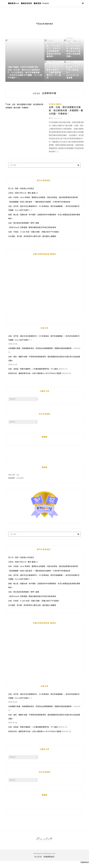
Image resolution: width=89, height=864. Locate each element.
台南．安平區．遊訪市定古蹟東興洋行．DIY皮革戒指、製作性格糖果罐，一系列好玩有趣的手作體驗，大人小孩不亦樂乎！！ (44, 208)
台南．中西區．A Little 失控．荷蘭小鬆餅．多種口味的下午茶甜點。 (34, 232)
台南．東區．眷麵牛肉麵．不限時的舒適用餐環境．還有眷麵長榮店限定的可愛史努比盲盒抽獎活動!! (44, 358)
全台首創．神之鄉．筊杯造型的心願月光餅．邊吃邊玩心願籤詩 (32, 236)
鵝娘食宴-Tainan (41, 3)
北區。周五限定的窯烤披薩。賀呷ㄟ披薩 (23, 223)
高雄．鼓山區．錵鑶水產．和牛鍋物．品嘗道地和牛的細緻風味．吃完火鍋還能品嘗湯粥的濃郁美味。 (44, 216)
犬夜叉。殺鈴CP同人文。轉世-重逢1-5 (23, 193)
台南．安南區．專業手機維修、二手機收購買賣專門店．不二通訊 (33, 369)
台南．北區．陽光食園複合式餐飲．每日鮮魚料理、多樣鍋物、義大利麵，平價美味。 (66, 110)
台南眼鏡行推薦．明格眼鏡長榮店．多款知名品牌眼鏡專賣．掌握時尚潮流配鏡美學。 (40, 348)
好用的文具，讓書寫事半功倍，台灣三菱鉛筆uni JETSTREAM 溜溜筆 (34, 373)
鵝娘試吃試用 (26, 3)
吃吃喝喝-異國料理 (55, 104)
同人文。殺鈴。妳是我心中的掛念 (21, 188)
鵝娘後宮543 (13, 3)
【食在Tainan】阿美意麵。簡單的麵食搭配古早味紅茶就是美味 (32, 227)
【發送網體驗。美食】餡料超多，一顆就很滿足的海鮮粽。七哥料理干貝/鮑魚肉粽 (39, 202)
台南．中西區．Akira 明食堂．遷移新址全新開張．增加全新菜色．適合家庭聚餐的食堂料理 (43, 197)
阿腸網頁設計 (49, 857)
